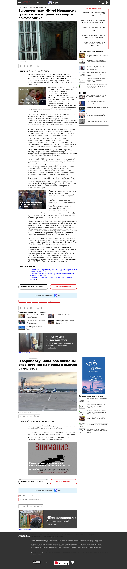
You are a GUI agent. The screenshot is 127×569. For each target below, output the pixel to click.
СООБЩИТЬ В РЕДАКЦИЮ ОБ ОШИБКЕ (53, 537)
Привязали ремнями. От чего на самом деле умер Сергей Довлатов (96, 120)
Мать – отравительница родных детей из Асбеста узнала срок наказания (65, 322)
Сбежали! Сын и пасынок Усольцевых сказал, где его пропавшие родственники (97, 80)
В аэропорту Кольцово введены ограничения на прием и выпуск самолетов (93, 29)
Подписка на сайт (44, 535)
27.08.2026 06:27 (23, 358)
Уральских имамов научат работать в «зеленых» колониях (65, 315)
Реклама (33, 535)
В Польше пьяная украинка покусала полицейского (97, 108)
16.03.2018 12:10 (23, 7)
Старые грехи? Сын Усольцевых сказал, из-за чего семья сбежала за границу (97, 430)
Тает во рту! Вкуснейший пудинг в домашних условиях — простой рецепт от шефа (97, 418)
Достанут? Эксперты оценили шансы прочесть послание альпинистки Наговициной (97, 412)
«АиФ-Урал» (34, 412)
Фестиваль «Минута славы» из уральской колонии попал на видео (35, 328)
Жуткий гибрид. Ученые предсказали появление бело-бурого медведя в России (97, 424)
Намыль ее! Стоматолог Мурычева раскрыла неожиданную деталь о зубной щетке (97, 86)
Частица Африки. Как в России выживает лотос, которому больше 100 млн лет (97, 406)
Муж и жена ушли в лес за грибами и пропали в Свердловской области (94, 21)
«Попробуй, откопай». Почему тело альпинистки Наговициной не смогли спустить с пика (97, 68)
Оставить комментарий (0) (63, 286)
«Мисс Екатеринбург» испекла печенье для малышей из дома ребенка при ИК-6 (35, 316)
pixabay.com (22, 61)
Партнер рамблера (47, 562)
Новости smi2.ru (25, 352)
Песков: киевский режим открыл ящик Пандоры (95, 102)
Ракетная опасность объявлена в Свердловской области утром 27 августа (93, 14)
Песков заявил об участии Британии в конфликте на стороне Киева (96, 96)
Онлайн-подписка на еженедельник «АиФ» (87, 535)
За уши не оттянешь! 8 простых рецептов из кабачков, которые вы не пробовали (97, 55)
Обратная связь (36, 537)
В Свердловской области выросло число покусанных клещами (94, 36)
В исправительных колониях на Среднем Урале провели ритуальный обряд (35, 322)
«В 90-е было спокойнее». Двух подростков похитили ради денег (96, 60)
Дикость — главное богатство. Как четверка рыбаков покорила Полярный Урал (93, 43)
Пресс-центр (54, 535)
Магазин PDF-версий (67, 535)
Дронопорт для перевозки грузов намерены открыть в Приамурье (96, 114)
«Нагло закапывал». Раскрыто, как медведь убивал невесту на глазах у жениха (97, 74)
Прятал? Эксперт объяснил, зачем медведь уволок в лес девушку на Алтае (97, 400)
